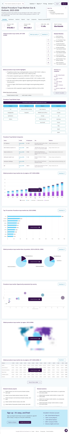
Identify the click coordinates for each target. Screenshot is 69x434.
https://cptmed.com (53, 143)
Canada (58, 112)
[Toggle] (47, 10)
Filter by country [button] (34, 34)
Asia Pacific (42, 122)
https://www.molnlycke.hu (55, 157)
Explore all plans (12, 422)
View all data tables (34, 382)
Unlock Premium (34, 190)
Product (10, 106)
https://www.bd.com (53, 165)
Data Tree (50, 8)
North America (42, 119)
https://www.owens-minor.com (56, 152)
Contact (33, 431)
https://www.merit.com (54, 147)
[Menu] (2, 3)
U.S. (58, 109)
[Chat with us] (66, 430)
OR (10, 109)
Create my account (25, 422)
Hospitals (26, 112)
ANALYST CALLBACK (59, 93)
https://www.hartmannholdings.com (57, 161)
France (58, 122)
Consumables (52, 12)
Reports (39, 3)
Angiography (10, 112)
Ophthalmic (10, 115)
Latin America (42, 109)
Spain (58, 129)
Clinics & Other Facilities (26, 109)
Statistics (32, 3)
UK (58, 115)
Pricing (45, 3)
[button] (51, 10)
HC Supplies (51, 10)
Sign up (64, 3)
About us (37, 431)
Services (50, 3)
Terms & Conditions (49, 431)
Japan (58, 132)
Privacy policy (42, 431)
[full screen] (48, 39)
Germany (59, 119)
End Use (26, 106)
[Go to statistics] (40, 360)
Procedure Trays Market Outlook (57, 13)
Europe (42, 115)
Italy (58, 125)
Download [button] (44, 34)
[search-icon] (23, 4)
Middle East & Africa (42, 112)
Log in (57, 3)
